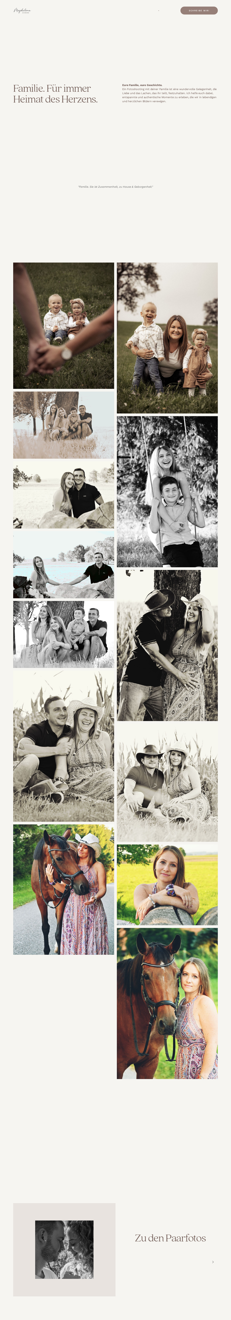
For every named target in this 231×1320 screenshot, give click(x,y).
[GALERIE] (157, 10)
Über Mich (150, 10)
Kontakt (164, 10)
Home (143, 10)
